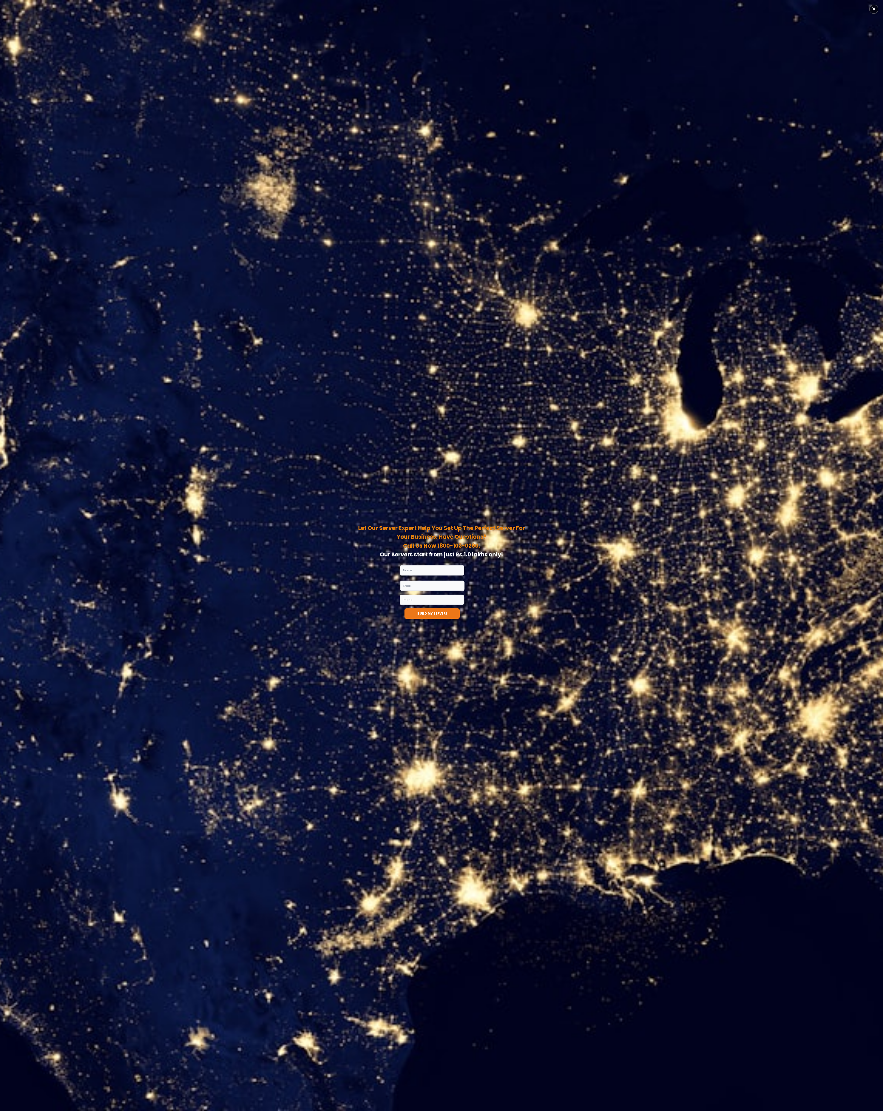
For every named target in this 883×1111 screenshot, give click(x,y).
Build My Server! (432, 613)
